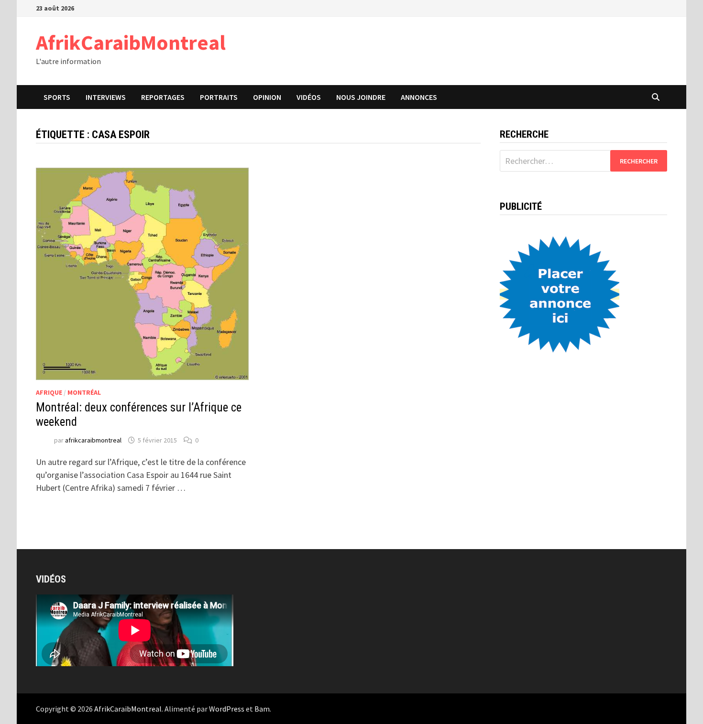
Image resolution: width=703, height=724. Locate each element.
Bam (262, 708)
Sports (57, 97)
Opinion (267, 97)
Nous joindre (360, 97)
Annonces (419, 97)
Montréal (84, 392)
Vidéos (309, 97)
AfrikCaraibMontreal (131, 42)
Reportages (163, 97)
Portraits (219, 97)
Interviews (106, 97)
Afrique (49, 392)
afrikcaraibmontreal (93, 440)
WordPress (226, 708)
